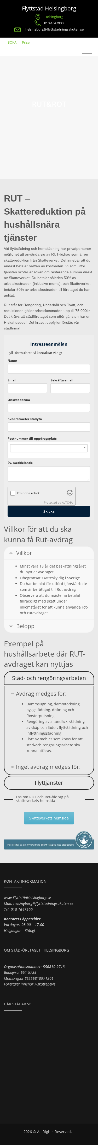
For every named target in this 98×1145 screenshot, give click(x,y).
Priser (26, 42)
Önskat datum (19, 400)
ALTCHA (67, 502)
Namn (12, 360)
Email (12, 380)
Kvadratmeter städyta (25, 419)
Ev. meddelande (20, 463)
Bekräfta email (61, 380)
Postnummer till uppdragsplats (32, 438)
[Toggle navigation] (86, 51)
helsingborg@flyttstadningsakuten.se (54, 29)
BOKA (12, 42)
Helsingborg (53, 17)
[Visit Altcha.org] (70, 494)
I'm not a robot (28, 493)
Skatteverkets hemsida (49, 818)
